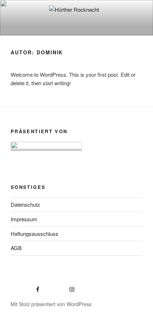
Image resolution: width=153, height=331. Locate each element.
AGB (16, 247)
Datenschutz (25, 204)
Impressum (24, 219)
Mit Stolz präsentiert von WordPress (51, 304)
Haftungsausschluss (34, 233)
